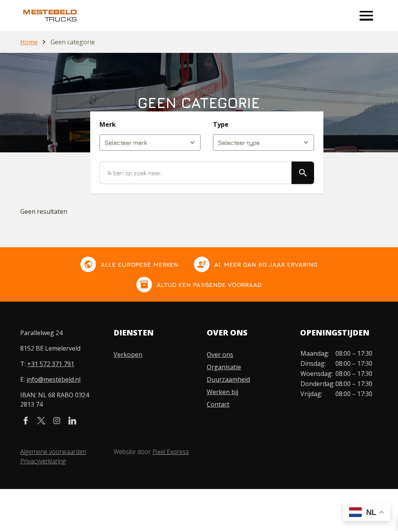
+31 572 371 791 (50, 364)
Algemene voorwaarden (53, 451)
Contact (218, 404)
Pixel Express (170, 451)
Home (29, 42)
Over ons (220, 354)
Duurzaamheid (228, 379)
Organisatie (224, 367)
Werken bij (222, 392)
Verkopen (127, 354)
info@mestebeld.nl (53, 379)
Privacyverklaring (43, 461)
